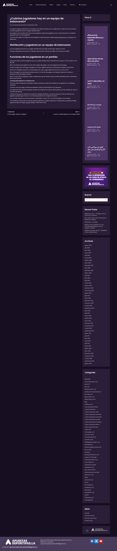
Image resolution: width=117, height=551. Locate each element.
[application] (75, 5)
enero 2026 (88, 263)
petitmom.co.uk (89, 475)
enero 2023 (88, 298)
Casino (51, 5)
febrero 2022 (88, 318)
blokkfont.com (89, 404)
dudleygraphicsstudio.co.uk (92, 442)
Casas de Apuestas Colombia (93, 414)
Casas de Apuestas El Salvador (93, 422)
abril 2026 (87, 255)
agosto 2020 (88, 363)
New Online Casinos (90, 470)
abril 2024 (87, 280)
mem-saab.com (89, 462)
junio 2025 (87, 268)
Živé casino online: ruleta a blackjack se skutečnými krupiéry (95, 218)
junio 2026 (87, 250)
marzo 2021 (88, 346)
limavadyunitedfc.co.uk (91, 459)
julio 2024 (87, 275)
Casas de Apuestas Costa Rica (93, 417)
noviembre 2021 (89, 326)
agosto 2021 (88, 333)
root (96, 42)
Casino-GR (88, 429)
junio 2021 (87, 338)
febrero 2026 (88, 260)
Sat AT (86, 482)
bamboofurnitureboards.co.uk (93, 392)
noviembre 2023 (89, 290)
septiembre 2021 (89, 331)
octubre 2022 (88, 305)
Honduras (87, 452)
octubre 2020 (88, 358)
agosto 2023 (88, 293)
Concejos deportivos (90, 437)
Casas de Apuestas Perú (91, 427)
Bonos (65, 5)
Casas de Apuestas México (92, 424)
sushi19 (87, 495)
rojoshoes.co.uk (89, 480)
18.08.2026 (87, 379)
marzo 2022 (88, 316)
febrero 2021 (88, 348)
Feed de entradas (89, 515)
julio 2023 (87, 295)
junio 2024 (87, 278)
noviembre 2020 (89, 356)
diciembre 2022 (89, 300)
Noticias (72, 5)
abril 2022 (87, 313)
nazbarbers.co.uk (89, 467)
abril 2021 (87, 343)
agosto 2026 (88, 245)
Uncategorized (89, 500)
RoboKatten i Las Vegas (91, 222)
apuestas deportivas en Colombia (63, 37)
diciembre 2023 (89, 288)
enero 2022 (88, 321)
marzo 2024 (88, 283)
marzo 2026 (88, 258)
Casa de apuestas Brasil (91, 407)
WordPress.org (89, 520)
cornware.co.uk (89, 439)
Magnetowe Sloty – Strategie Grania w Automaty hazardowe (95, 214)
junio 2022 (87, 311)
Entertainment (89, 444)
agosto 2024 (88, 273)
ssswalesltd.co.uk (89, 492)
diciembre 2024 (89, 270)
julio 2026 (87, 248)
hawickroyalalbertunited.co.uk (93, 447)
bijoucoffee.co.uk (89, 397)
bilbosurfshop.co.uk (90, 399)
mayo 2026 (88, 253)
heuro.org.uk (88, 449)
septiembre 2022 (89, 308)
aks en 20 (87, 384)
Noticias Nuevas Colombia (92, 472)
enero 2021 (88, 351)
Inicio (30, 5)
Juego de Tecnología (90, 457)
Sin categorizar (93, 44)
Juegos (58, 5)
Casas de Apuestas (40, 5)
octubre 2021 (88, 328)
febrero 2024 (88, 285)
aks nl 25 (87, 387)
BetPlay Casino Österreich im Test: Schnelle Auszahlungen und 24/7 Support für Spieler (94, 226)
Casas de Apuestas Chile (91, 412)
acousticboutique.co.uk (91, 382)
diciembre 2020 (89, 353)
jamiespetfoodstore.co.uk (92, 454)
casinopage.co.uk (89, 432)
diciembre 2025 (89, 265)
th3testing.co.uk (89, 497)
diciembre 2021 (89, 323)
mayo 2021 (88, 341)
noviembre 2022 (89, 303)
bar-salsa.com (89, 394)
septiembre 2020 (89, 361)
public (86, 477)
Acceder (87, 513)
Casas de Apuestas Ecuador (92, 419)
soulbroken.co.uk (89, 487)
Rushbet (28, 102)
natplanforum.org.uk (90, 465)
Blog (86, 402)
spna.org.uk (88, 490)
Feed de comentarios (91, 518)
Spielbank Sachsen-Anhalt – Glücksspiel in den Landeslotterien (96, 231)
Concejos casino (89, 434)
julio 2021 (87, 336)
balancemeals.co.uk (90, 389)
